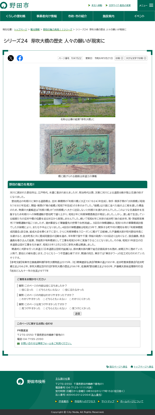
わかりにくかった (81, 299)
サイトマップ (107, 401)
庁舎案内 (63, 401)
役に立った (27, 290)
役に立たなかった (74, 290)
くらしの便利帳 (15, 16)
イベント (139, 16)
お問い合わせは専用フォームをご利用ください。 (46, 343)
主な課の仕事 (62, 379)
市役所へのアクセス (84, 401)
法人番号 (96, 395)
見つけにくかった (81, 308)
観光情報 (35, 29)
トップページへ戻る (143, 367)
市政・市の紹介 (77, 16)
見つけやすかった (31, 308)
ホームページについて (131, 401)
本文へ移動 (96, 5)
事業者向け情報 (46, 16)
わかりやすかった (31, 299)
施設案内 (108, 16)
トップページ (20, 29)
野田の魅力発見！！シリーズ (57, 29)
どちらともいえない (49, 290)
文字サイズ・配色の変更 (120, 5)
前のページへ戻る (118, 367)
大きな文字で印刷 (134, 58)
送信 (77, 313)
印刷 (118, 58)
